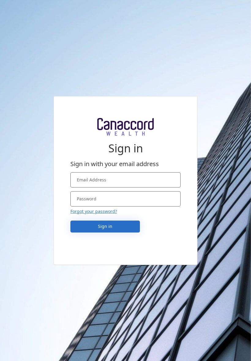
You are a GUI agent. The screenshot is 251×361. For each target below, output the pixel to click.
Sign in (105, 226)
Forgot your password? (93, 211)
